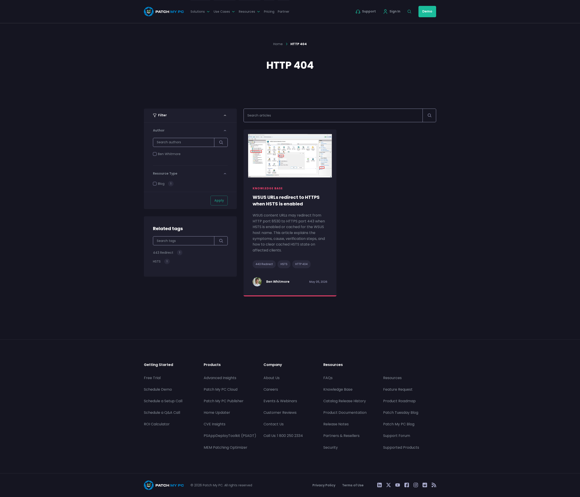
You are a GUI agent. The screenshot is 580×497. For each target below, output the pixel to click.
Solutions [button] (198, 11)
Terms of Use (353, 485)
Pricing (269, 11)
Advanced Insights (220, 377)
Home (278, 44)
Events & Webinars (280, 401)
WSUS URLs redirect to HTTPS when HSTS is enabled (286, 200)
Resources (392, 377)
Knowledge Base (338, 389)
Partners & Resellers (341, 435)
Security (330, 447)
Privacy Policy (323, 485)
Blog (161, 183)
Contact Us (273, 424)
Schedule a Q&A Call (162, 412)
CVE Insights (214, 424)
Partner (283, 11)
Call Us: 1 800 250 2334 (283, 435)
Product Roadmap (399, 401)
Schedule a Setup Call (163, 401)
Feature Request (398, 389)
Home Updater (217, 412)
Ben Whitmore (169, 154)
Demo (427, 11)
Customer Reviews (280, 412)
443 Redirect (264, 264)
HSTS (284, 264)
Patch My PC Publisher (224, 401)
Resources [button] (247, 11)
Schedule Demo (158, 389)
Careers (270, 389)
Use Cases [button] (222, 11)
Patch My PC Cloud (220, 389)
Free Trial (152, 377)
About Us (271, 377)
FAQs (328, 377)
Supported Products (401, 447)
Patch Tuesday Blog (400, 412)
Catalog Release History (344, 401)
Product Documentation (345, 412)
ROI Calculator (157, 424)
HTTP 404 (301, 264)
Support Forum (396, 435)
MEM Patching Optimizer (225, 447)
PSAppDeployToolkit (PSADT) (230, 435)
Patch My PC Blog (398, 424)
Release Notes (336, 424)
